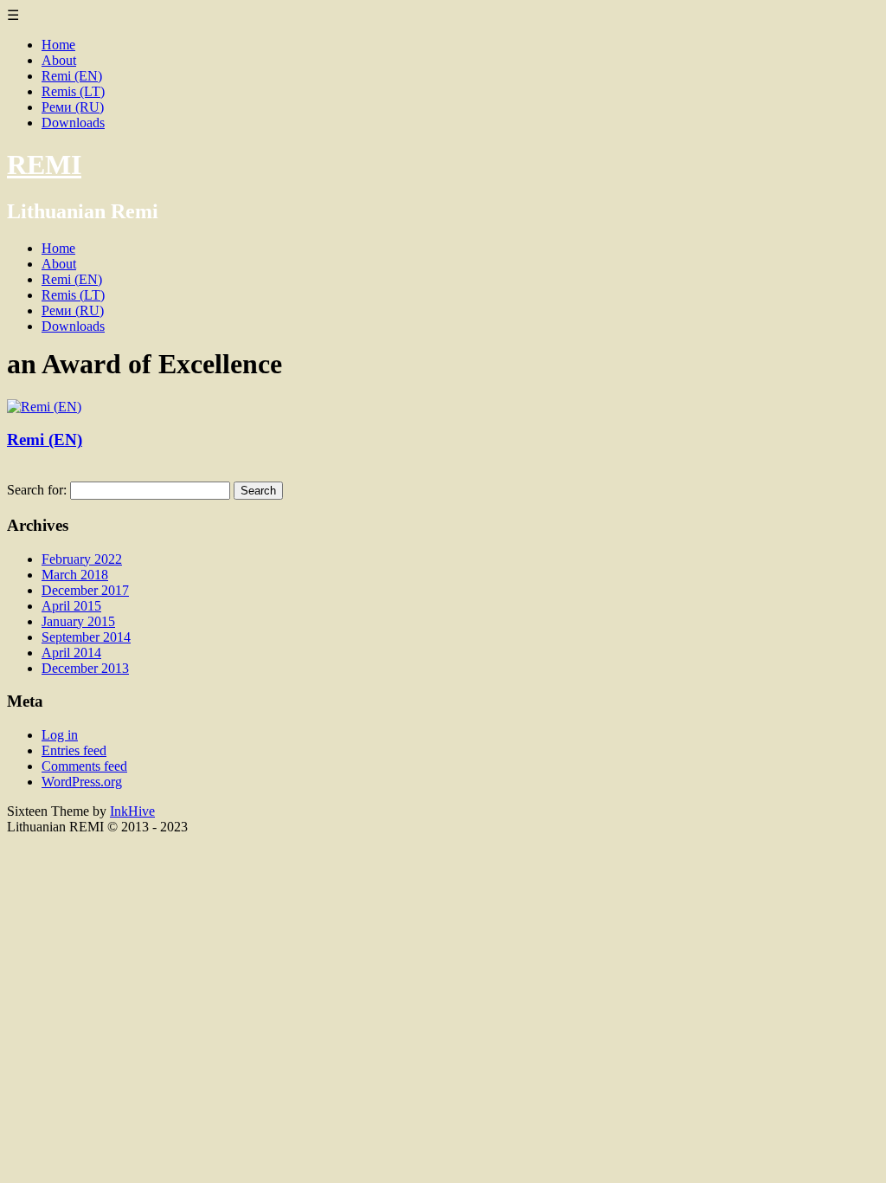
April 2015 (71, 605)
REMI (44, 164)
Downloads (73, 122)
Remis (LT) (73, 91)
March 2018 (75, 574)
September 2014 (86, 637)
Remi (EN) (72, 75)
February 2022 (82, 559)
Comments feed (84, 766)
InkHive (132, 811)
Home (58, 44)
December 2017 (85, 590)
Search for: (37, 489)
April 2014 (71, 652)
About (59, 60)
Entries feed (74, 750)
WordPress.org (82, 781)
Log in (60, 734)
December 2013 (85, 668)
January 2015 (78, 621)
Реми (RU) (73, 107)
